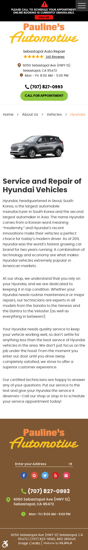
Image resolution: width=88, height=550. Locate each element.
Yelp (55, 475)
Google (34, 475)
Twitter (45, 475)
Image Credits (29, 543)
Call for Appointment (44, 95)
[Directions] (70, 464)
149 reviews (55, 57)
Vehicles (54, 114)
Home (8, 114)
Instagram (66, 475)
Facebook (23, 475)
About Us (30, 114)
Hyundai (77, 114)
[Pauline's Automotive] (44, 33)
